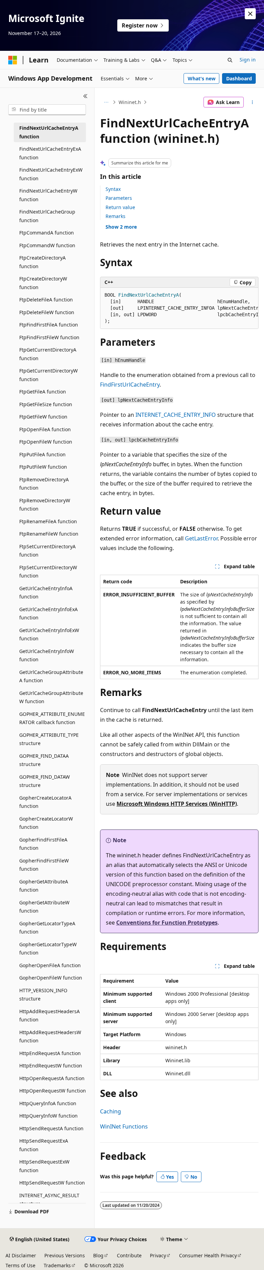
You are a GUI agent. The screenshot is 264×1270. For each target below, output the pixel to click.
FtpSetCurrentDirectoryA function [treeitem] (47, 550)
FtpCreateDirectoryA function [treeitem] (42, 262)
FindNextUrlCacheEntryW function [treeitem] (48, 195)
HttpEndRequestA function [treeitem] (50, 1053)
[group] (179, 308)
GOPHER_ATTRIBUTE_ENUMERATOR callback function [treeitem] (52, 718)
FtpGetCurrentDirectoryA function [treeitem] (47, 354)
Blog (98, 1255)
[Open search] (230, 60)
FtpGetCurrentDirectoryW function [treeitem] (48, 374)
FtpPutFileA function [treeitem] (42, 454)
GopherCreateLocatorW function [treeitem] (46, 823)
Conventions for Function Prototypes (167, 922)
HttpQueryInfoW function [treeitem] (48, 1115)
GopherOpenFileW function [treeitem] (50, 977)
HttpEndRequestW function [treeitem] (50, 1065)
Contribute (129, 1255)
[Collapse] (85, 96)
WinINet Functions (124, 1126)
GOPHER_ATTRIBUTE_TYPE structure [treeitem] (49, 739)
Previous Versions (64, 1255)
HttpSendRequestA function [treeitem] (51, 1128)
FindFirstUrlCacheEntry (130, 384)
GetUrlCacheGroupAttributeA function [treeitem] (51, 676)
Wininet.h (130, 102)
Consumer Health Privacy (208, 1255)
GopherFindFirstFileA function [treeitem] (43, 843)
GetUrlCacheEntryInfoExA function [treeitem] (48, 613)
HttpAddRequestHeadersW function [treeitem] (50, 1036)
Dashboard (239, 78)
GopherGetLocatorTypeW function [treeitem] (48, 948)
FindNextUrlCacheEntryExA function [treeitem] (50, 153)
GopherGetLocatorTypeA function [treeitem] (47, 927)
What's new (202, 78)
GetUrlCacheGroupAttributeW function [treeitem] (51, 697)
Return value (120, 207)
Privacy (158, 1255)
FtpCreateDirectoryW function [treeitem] (43, 282)
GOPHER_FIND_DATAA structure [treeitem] (44, 760)
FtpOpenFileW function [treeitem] (45, 441)
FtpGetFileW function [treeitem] (43, 416)
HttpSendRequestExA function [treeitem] (43, 1145)
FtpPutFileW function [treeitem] (43, 467)
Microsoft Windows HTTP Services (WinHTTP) (177, 804)
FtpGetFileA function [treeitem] (42, 391)
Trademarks (57, 1265)
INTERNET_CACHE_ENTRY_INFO (175, 415)
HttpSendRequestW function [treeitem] (52, 1182)
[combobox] (47, 109)
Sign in (248, 59)
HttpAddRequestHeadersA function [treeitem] (49, 1015)
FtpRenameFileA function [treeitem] (48, 521)
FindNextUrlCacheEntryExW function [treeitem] (50, 174)
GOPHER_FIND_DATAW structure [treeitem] (44, 781)
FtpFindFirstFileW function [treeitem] (49, 337)
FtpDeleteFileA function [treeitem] (46, 299)
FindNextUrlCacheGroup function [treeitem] (47, 216)
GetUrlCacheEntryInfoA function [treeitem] (46, 592)
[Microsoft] (12, 60)
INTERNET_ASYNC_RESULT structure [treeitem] (49, 1199)
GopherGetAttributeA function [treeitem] (43, 885)
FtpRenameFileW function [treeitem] (48, 533)
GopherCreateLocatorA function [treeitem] (45, 802)
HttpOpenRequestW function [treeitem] (52, 1090)
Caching (110, 1111)
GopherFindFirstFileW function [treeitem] (44, 864)
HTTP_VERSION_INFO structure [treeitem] (43, 994)
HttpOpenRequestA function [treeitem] (52, 1078)
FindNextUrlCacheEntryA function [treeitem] (48, 132)
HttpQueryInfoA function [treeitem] (47, 1103)
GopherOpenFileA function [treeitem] (50, 965)
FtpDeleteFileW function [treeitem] (46, 312)
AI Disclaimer (21, 1255)
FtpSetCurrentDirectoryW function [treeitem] (48, 571)
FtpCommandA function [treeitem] (46, 232)
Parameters (119, 198)
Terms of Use (20, 1265)
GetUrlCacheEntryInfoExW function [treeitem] (49, 634)
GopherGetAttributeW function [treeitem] (44, 906)
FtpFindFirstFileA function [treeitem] (48, 324)
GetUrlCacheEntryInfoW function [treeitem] (46, 655)
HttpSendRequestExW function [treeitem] (44, 1166)
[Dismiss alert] (250, 13)
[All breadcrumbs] (106, 102)
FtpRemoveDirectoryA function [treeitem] (44, 483)
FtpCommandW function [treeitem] (47, 245)
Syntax (113, 189)
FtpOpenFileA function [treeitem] (45, 429)
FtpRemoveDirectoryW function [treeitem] (44, 504)
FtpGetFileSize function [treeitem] (45, 404)
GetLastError (201, 538)
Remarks (115, 216)
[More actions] (252, 102)
